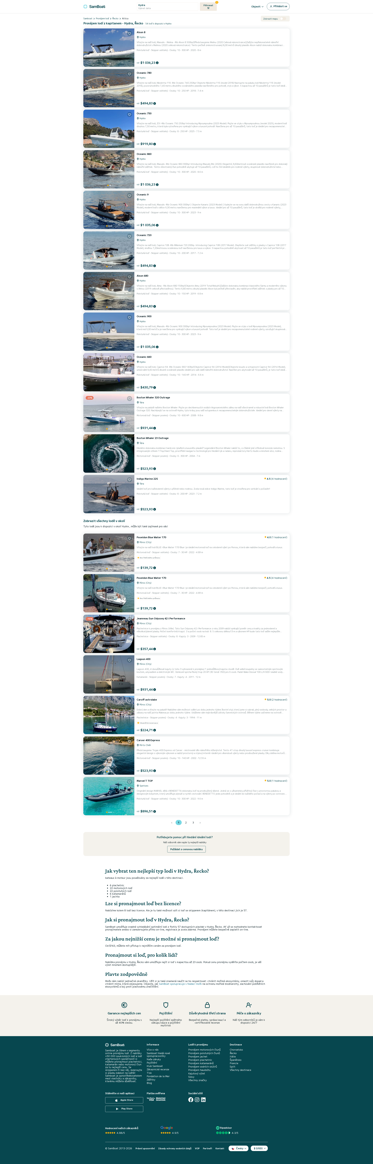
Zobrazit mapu (270, 19)
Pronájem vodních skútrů (202, 1066)
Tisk (149, 1072)
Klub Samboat (155, 1066)
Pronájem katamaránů (201, 1063)
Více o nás (153, 1049)
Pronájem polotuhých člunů (204, 1053)
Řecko (233, 1053)
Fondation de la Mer (158, 1076)
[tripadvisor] (224, 1128)
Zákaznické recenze (158, 1069)
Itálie (233, 1056)
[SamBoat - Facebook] (190, 1099)
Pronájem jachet (197, 1056)
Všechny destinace (240, 1070)
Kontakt (219, 1148)
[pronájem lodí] (94, 6)
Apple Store (126, 1099)
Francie (234, 1063)
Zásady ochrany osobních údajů (174, 1148)
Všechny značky (197, 1080)
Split (232, 1066)
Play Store (126, 1108)
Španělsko (235, 1059)
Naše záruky (154, 1059)
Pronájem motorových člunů (204, 1049)
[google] (167, 1128)
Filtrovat (210, 4)
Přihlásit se (280, 6)
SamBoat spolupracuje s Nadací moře (180, 983)
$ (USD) (258, 1148)
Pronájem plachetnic (200, 1059)
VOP (197, 1148)
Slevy (191, 1076)
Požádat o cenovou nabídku (186, 849)
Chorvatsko (236, 1049)
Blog (149, 1083)
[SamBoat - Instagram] (197, 1099)
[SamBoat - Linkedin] (203, 1099)
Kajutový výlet (196, 1073)
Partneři (207, 1148)
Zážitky (151, 1079)
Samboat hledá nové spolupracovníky (158, 1054)
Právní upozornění (145, 1148)
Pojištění (152, 1062)
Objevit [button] (256, 6)
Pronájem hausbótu (199, 1070)
